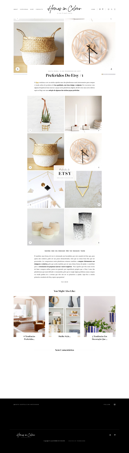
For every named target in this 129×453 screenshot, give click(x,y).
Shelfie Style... (64, 336)
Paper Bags (83, 250)
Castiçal (52, 250)
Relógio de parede (62, 250)
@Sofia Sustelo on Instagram (26, 404)
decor (66, 282)
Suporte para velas (76, 250)
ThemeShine (81, 440)
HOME (93, 9)
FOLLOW (107, 404)
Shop (32, 9)
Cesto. (56, 250)
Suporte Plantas (47, 250)
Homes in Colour (59, 441)
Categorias (24, 9)
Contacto (39, 9)
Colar (71, 250)
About (16, 9)
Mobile (67, 250)
